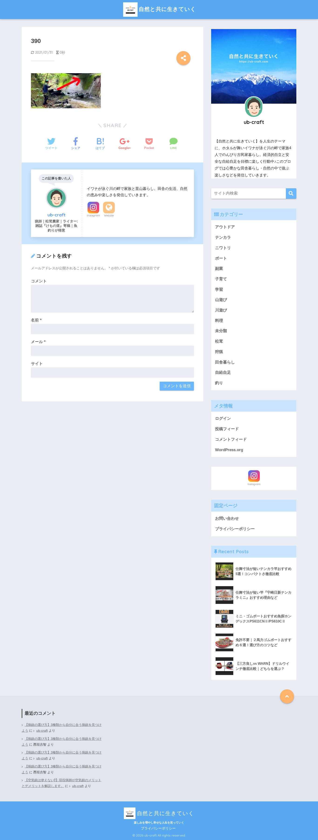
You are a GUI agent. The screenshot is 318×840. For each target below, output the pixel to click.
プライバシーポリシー (235, 529)
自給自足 (223, 372)
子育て (221, 279)
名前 (36, 320)
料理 (219, 320)
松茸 (219, 341)
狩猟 (219, 352)
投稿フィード (227, 429)
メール (38, 342)
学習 (219, 289)
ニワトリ (223, 248)
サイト (37, 363)
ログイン (223, 418)
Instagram (93, 215)
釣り (219, 383)
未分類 (221, 331)
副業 (219, 268)
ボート (221, 258)
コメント (39, 281)
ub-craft (42, 730)
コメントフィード (231, 439)
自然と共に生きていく (167, 9)
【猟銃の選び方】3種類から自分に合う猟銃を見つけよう (61, 727)
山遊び (221, 300)
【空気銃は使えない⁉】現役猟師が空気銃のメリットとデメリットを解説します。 (61, 783)
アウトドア (225, 227)
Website (109, 215)
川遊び (221, 310)
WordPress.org (229, 450)
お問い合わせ (227, 518)
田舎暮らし (225, 362)
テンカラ (223, 237)
